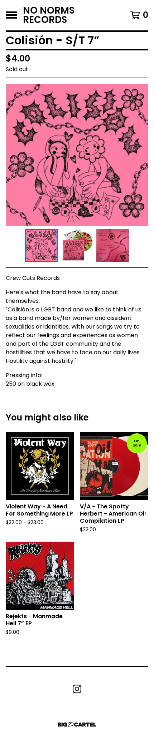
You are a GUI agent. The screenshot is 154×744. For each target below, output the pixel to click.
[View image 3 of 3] (112, 245)
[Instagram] (77, 688)
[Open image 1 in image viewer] (77, 155)
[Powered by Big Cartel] (77, 724)
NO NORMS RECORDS (48, 15)
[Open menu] (11, 15)
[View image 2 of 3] (77, 245)
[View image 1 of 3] (41, 245)
